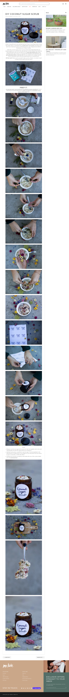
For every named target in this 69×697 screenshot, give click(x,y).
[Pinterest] (27, 688)
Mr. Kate (5, 694)
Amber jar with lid (26, 90)
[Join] (65, 687)
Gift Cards (4, 680)
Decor (4, 675)
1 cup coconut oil (18, 89)
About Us (15, 694)
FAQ (23, 675)
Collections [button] (5, 671)
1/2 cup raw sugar (10, 89)
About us (24, 673)
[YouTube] (31, 688)
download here (13, 457)
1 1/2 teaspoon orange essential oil (30, 89)
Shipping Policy (25, 676)
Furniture (4, 673)
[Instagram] (29, 688)
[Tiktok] (25, 688)
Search (11, 694)
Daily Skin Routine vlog (32, 52)
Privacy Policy (24, 680)
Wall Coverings (5, 676)
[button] (4, 6)
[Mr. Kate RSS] (65, 12)
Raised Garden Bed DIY (54, 28)
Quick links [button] (25, 671)
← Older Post (7, 657)
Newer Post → (40, 657)
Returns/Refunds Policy (26, 678)
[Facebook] (21, 688)
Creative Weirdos (6, 678)
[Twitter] (23, 688)
